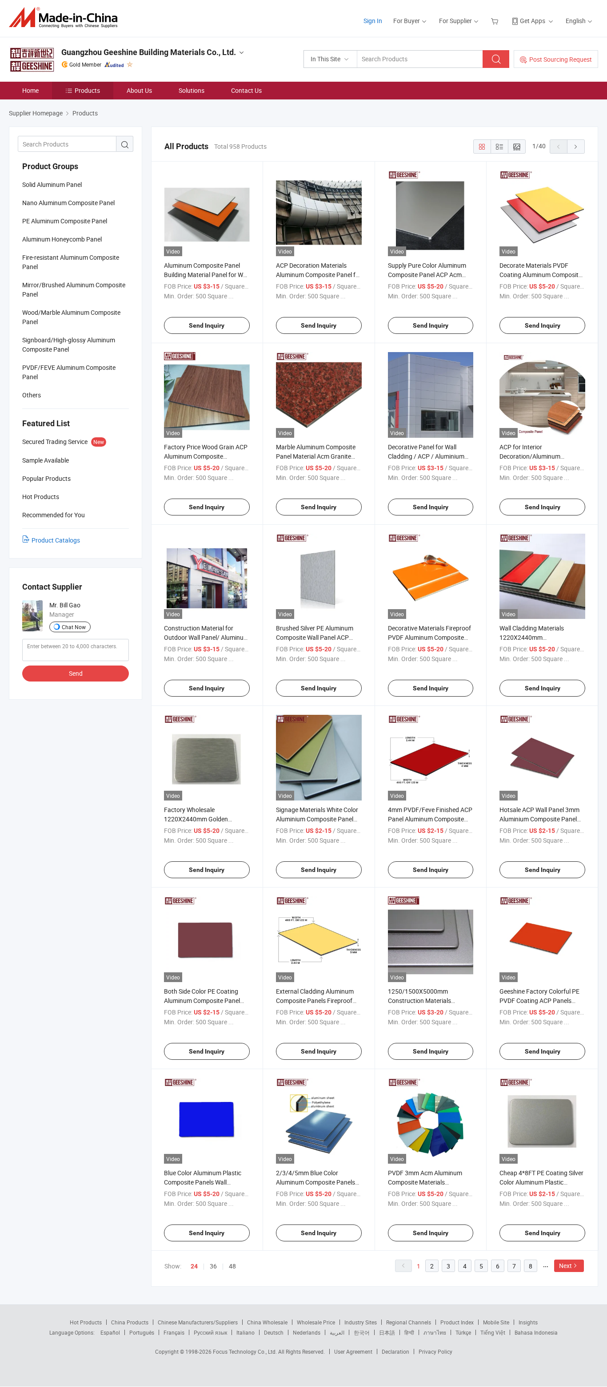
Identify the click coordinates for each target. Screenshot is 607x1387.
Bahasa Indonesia (536, 1332)
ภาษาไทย (434, 1332)
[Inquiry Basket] (495, 20)
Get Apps (533, 20)
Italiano (245, 1332)
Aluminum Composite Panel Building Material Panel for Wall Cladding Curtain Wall (206, 274)
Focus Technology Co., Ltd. (245, 1351)
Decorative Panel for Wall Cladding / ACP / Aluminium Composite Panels (426, 456)
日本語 (387, 1332)
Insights (528, 1322)
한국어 (362, 1332)
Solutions (191, 90)
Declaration (395, 1351)
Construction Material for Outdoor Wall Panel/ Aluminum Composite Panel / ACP (206, 637)
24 (194, 1266)
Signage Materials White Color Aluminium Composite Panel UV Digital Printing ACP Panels (317, 818)
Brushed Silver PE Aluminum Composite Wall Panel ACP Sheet (314, 637)
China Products (129, 1322)
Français (174, 1332)
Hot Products (86, 1322)
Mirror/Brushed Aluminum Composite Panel (73, 289)
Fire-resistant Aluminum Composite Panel (70, 262)
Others (31, 395)
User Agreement (353, 1351)
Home (30, 90)
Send (76, 673)
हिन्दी (409, 1332)
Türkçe (463, 1332)
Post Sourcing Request (560, 59)
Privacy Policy (435, 1351)
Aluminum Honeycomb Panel (62, 239)
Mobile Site (496, 1322)
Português (141, 1332)
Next (565, 1265)
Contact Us (246, 90)
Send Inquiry (206, 325)
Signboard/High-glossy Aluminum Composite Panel (68, 344)
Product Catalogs (56, 540)
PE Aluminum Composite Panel (64, 221)
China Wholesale (267, 1322)
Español (110, 1332)
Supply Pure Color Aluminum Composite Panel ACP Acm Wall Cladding (427, 274)
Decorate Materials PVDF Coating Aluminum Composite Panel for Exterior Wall (540, 274)
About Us (139, 90)
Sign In (372, 20)
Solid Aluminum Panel (52, 184)
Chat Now (74, 626)
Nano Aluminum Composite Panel (68, 202)
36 (213, 1266)
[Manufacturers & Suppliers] (66, 17)
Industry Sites (360, 1322)
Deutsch (274, 1332)
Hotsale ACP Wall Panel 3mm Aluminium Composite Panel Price (539, 818)
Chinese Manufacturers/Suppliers (198, 1322)
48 (232, 1266)
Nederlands (306, 1332)
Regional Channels (408, 1322)
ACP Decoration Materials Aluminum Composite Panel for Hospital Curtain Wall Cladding (318, 274)
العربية (337, 1332)
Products (87, 90)
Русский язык (210, 1332)
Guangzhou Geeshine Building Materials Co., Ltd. (148, 52)
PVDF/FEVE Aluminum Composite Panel (69, 372)
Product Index (457, 1322)
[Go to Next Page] (575, 146)
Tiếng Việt (492, 1332)
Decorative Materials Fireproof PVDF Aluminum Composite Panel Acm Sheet (429, 637)
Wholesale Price (316, 1322)
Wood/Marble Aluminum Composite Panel (71, 317)
